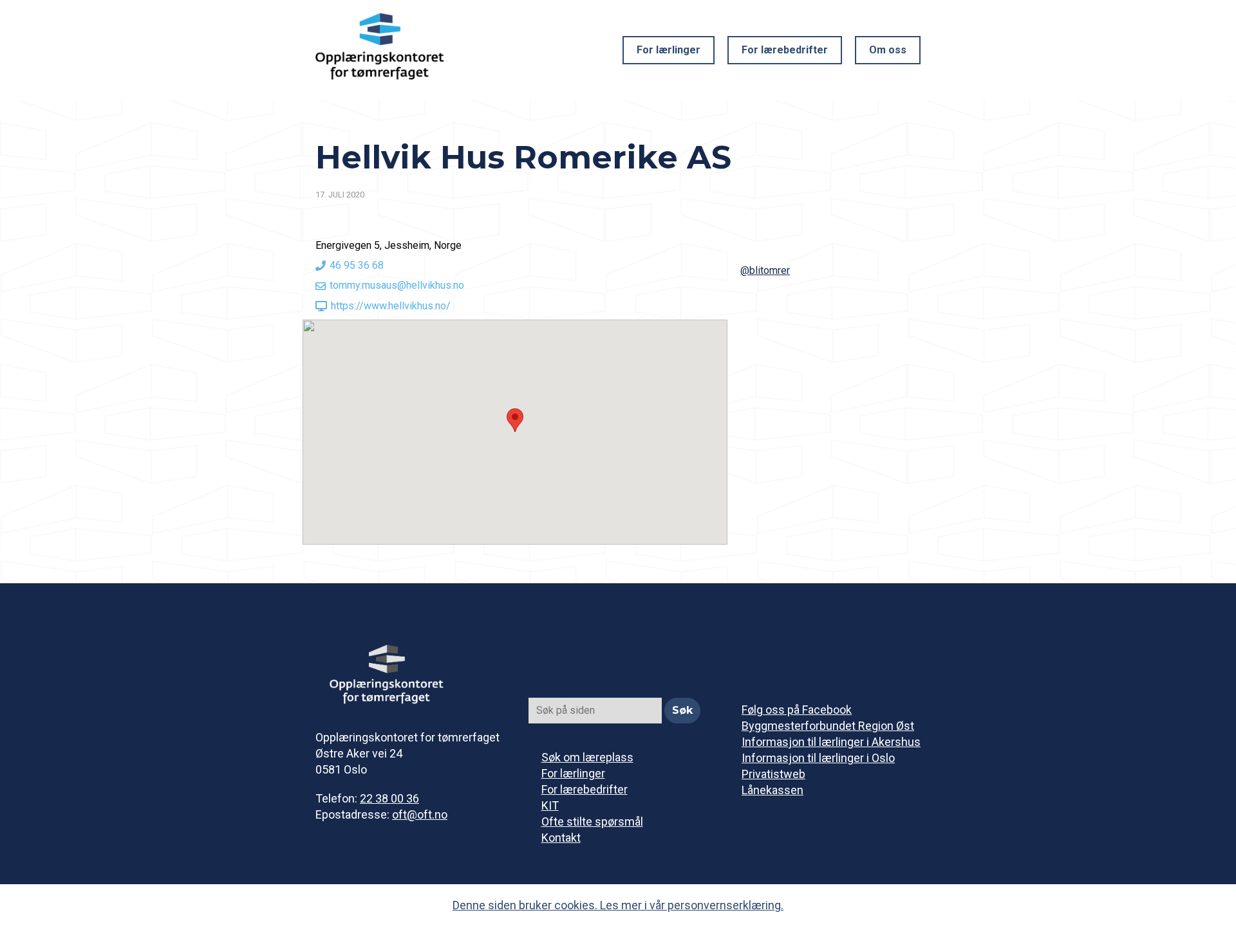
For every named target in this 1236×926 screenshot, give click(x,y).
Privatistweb (773, 774)
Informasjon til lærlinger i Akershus (831, 742)
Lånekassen (772, 790)
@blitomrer (765, 270)
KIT (550, 805)
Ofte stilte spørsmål (592, 821)
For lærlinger (668, 50)
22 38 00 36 (389, 798)
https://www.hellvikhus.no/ (391, 306)
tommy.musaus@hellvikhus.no (397, 285)
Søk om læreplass (587, 757)
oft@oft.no (419, 814)
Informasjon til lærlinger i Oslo (818, 758)
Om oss (887, 50)
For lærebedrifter (785, 50)
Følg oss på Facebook (797, 709)
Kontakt (561, 837)
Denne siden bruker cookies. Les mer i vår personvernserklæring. (618, 905)
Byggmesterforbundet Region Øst (828, 725)
